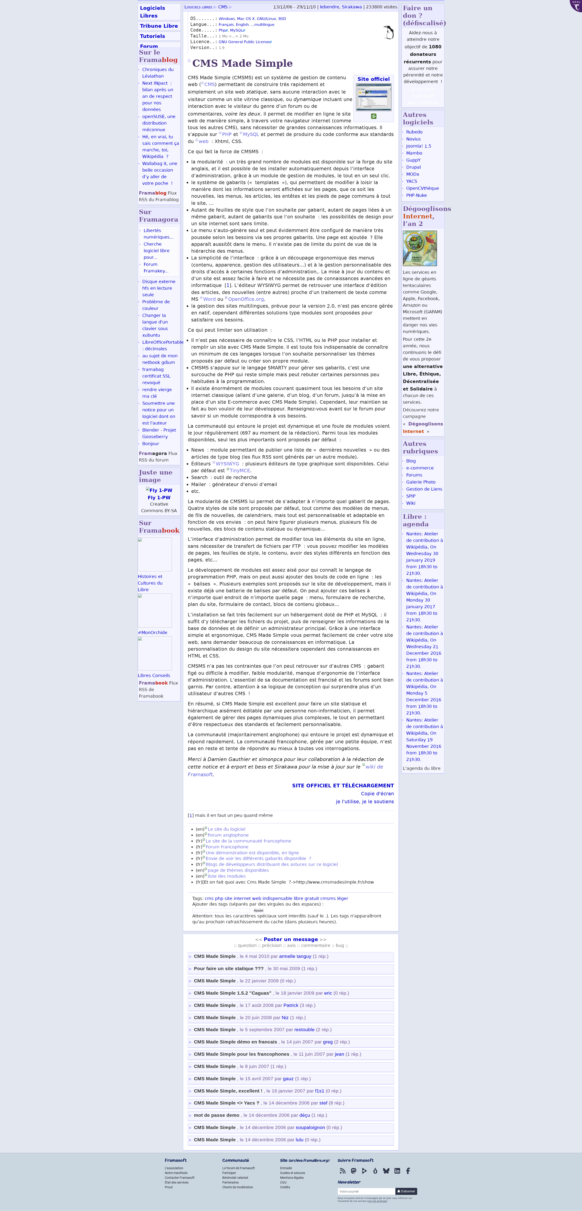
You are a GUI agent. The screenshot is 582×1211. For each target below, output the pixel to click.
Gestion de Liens (424, 489)
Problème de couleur (156, 305)
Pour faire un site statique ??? (229, 968)
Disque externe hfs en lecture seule (159, 289)
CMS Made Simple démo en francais (235, 1042)
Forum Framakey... (156, 268)
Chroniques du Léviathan (158, 73)
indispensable (277, 899)
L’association (174, 1168)
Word (209, 299)
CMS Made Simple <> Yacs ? (226, 1103)
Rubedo (414, 132)
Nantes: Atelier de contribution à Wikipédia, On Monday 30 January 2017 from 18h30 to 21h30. (424, 601)
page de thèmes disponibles (238, 870)
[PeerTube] (364, 1174)
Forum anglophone (228, 835)
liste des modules (227, 876)
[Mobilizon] (375, 1174)
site (228, 899)
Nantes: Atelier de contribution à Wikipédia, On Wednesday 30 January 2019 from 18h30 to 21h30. (424, 554)
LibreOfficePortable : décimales (163, 346)
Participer (229, 1173)
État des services (176, 1182)
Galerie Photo (421, 482)
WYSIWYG (227, 464)
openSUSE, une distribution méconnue (159, 123)
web (203, 142)
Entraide (286, 1168)
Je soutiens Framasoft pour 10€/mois (423, 96)
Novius (413, 139)
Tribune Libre (159, 26)
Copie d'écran (377, 794)
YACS (411, 181)
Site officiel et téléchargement (343, 785)
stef (323, 1103)
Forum (149, 46)
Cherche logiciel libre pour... (157, 251)
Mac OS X (246, 19)
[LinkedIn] (397, 1174)
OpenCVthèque (422, 188)
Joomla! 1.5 (418, 146)
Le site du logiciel (226, 829)
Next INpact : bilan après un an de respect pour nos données (157, 96)
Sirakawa (352, 7)
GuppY (413, 160)
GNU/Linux (266, 19)
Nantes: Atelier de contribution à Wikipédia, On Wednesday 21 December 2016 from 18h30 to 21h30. (424, 647)
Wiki (410, 503)
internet (242, 899)
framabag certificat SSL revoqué (156, 376)
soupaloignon (310, 1127)
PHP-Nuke (416, 196)
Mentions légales (292, 1177)
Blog (411, 461)
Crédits (285, 1187)
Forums (414, 475)
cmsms (328, 899)
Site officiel (374, 79)
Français (226, 25)
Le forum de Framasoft (238, 1168)
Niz (285, 1017)
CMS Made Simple (215, 956)
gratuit (312, 899)
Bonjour (150, 444)
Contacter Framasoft (180, 1177)
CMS (223, 7)
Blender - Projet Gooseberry (159, 433)
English (242, 25)
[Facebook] (408, 1174)
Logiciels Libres (152, 12)
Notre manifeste (176, 1173)
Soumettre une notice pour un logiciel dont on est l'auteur (158, 413)
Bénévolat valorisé (235, 1177)
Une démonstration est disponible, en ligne (252, 853)
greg (328, 1042)
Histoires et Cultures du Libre (150, 583)
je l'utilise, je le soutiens (365, 802)
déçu (304, 1115)
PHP (227, 134)
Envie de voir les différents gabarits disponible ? (258, 859)
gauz (288, 1078)
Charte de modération (237, 1187)
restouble (304, 1029)
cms (209, 899)
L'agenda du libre (422, 769)
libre (298, 899)
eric (328, 993)
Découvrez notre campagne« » (423, 421)
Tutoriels (152, 36)
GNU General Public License (244, 42)
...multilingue (262, 25)
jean (339, 1054)
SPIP (410, 496)
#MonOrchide (152, 633)
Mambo (414, 153)
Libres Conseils (154, 676)
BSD (282, 19)
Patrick (291, 1005)
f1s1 (319, 1091)
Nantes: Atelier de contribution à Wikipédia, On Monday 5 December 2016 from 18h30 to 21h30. (424, 694)
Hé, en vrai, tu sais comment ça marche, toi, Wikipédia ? (160, 147)
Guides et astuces (292, 1173)
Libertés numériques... (159, 234)
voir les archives (377, 1201)
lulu (300, 1139)
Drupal (413, 167)
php (219, 899)
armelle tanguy (295, 956)
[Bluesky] (386, 1174)
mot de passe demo (216, 1115)
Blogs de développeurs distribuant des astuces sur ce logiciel (272, 865)
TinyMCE (240, 471)
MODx (412, 174)
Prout (169, 1187)
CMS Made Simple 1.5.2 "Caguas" (232, 993)
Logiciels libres (198, 7)
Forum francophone (227, 847)
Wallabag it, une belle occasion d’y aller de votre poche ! (159, 174)
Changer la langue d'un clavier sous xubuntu (155, 326)
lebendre (329, 7)
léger (342, 899)
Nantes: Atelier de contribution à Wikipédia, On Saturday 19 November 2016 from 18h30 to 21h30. (424, 740)
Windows (227, 19)
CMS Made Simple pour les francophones (241, 1054)
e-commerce (420, 468)
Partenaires (230, 1182)
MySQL (236, 31)
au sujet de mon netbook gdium (160, 359)
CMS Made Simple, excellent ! (228, 1091)
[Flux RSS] (343, 1174)
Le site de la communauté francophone (248, 841)
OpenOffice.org (246, 299)
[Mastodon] (354, 1174)
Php (222, 31)
